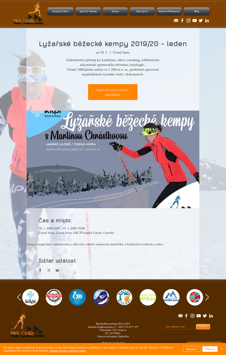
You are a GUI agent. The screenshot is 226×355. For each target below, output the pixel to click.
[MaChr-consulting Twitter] (200, 20)
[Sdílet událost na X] (48, 270)
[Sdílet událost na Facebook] (40, 270)
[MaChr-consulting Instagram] (188, 20)
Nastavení (191, 349)
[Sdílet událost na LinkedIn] (57, 270)
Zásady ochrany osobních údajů (68, 350)
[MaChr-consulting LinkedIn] (207, 20)
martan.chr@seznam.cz (101, 326)
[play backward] (19, 297)
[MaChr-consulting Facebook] (182, 20)
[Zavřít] (222, 349)
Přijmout (210, 349)
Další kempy (112, 94)
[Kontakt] (176, 20)
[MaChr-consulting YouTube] (194, 20)
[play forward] (207, 297)
